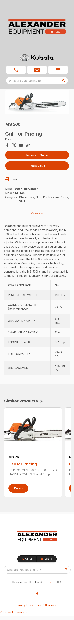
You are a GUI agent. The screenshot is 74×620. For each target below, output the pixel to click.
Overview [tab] (37, 213)
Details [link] (18, 488)
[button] (16, 69)
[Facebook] (37, 594)
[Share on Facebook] (7, 145)
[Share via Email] (21, 145)
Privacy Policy (25, 605)
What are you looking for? (26, 80)
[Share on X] (14, 145)
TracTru (50, 582)
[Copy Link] (28, 145)
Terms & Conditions (46, 605)
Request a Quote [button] (37, 155)
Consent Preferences (14, 612)
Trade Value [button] (37, 166)
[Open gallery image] (37, 102)
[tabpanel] (37, 103)
